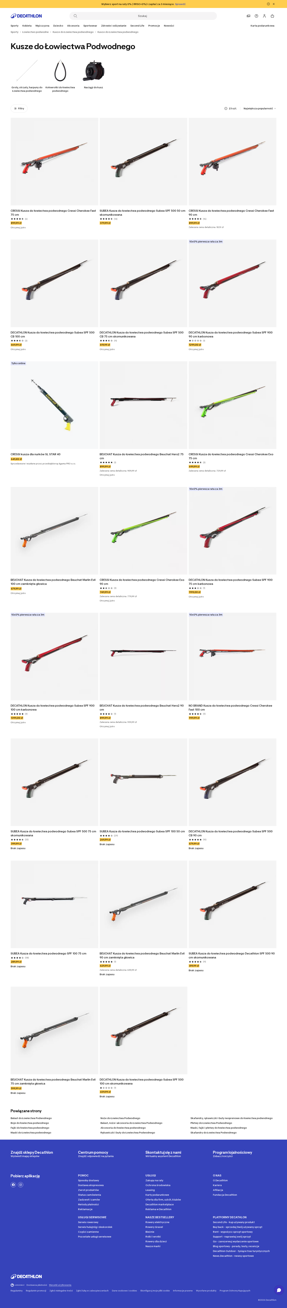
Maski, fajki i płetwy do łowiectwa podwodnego (219, 1127)
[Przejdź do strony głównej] (26, 16)
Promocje (154, 25)
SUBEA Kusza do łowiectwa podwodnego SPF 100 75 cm (48, 953)
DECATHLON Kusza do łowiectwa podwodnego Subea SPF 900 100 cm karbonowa (53, 707)
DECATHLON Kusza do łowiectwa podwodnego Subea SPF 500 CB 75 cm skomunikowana (142, 334)
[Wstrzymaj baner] (268, 4)
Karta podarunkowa (262, 25)
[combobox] (260, 108)
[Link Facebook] (13, 1184)
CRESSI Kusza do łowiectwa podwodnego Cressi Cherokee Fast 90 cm (232, 212)
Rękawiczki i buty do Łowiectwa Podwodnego (127, 1132)
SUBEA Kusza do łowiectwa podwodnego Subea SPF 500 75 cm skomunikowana (54, 833)
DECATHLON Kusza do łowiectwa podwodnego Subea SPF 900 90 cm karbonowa (231, 334)
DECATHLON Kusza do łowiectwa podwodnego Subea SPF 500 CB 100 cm (53, 334)
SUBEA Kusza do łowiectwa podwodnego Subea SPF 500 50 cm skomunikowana (143, 212)
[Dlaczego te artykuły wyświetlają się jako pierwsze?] (226, 108)
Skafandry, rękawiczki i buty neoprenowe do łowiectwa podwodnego (232, 1118)
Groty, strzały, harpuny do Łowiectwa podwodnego (26, 89)
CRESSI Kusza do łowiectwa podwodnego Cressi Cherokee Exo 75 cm (231, 456)
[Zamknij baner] (273, 4)
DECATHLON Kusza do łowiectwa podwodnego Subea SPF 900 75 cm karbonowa (231, 581)
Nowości (169, 25)
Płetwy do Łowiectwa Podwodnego (211, 1123)
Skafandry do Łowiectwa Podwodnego (214, 1132)
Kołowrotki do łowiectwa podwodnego (60, 89)
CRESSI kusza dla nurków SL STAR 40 (35, 454)
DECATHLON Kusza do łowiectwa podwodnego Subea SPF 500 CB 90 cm (231, 833)
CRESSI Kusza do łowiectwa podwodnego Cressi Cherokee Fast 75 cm (54, 212)
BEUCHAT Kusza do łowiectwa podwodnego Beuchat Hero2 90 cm (142, 707)
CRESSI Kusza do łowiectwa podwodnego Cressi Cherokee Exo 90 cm (142, 581)
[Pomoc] (256, 16)
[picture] (54, 161)
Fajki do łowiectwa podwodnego (30, 1127)
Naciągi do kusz (93, 87)
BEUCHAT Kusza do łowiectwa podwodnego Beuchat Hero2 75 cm (142, 456)
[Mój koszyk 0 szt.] (272, 16)
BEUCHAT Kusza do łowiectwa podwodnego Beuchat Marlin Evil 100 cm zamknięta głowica (53, 581)
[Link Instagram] (20, 1184)
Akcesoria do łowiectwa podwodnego (123, 1127)
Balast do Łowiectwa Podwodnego (31, 1118)
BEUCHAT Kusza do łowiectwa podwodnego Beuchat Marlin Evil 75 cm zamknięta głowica (53, 1081)
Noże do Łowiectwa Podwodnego (120, 1118)
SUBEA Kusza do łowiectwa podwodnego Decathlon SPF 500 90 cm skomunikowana (232, 955)
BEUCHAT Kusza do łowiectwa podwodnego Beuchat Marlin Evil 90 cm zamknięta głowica (142, 955)
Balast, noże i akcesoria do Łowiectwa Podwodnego (131, 1123)
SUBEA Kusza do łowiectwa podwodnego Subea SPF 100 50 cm (142, 831)
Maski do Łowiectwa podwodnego (31, 1132)
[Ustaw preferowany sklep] (248, 16)
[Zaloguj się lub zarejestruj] (264, 16)
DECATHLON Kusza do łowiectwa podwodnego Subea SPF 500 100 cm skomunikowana (142, 1081)
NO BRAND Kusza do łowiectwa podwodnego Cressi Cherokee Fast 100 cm (231, 707)
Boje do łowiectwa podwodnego (30, 1123)
